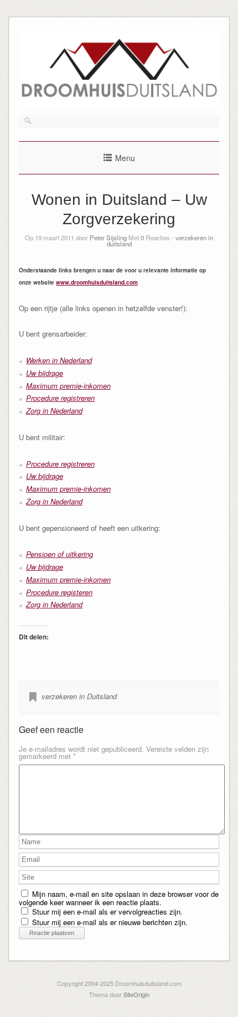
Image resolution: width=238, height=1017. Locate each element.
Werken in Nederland (59, 360)
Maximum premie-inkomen (68, 385)
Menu (125, 157)
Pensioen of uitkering (59, 554)
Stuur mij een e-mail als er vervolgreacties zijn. (107, 911)
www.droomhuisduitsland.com (97, 282)
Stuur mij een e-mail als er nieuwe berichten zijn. (110, 922)
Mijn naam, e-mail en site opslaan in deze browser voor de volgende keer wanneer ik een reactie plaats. (119, 898)
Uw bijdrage (44, 373)
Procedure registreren (60, 398)
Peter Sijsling (108, 237)
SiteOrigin (136, 994)
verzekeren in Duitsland (79, 696)
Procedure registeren (59, 592)
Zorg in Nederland (54, 410)
